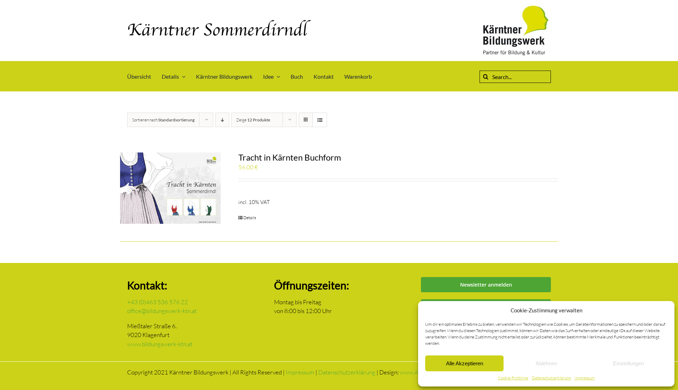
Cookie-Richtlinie (513, 377)
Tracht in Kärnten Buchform (289, 157)
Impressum (585, 377)
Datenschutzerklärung (551, 377)
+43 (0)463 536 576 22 (157, 302)
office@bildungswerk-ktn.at (162, 310)
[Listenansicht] (320, 120)
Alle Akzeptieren (464, 363)
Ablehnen (546, 363)
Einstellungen (628, 363)
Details (249, 217)
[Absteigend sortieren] (222, 120)
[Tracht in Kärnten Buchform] (170, 188)
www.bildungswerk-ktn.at (159, 344)
